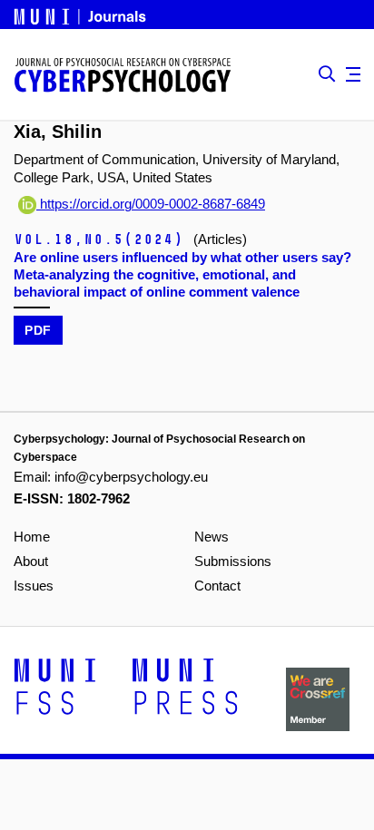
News (211, 536)
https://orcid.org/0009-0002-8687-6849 (150, 203)
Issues (34, 585)
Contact (217, 585)
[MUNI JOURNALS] (82, 13)
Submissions (232, 561)
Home (32, 536)
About (31, 561)
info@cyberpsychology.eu (131, 476)
